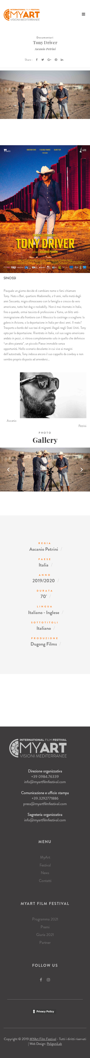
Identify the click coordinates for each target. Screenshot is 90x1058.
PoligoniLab (54, 1043)
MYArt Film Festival (43, 1039)
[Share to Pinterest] (56, 60)
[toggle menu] (83, 14)
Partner (45, 942)
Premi (45, 927)
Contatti (45, 880)
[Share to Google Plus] (49, 60)
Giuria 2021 (45, 934)
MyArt (45, 857)
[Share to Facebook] (37, 60)
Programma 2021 (45, 919)
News (45, 873)
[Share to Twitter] (42, 60)
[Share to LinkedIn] (62, 60)
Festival (45, 865)
